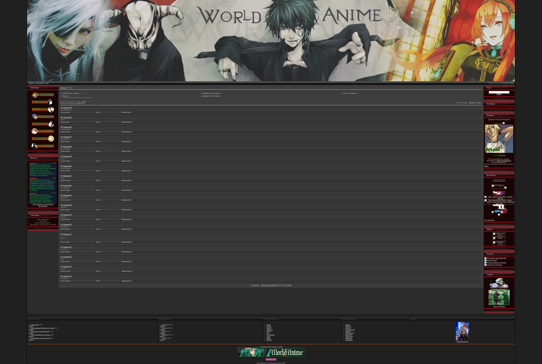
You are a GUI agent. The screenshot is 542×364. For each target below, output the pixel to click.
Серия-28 (67, 127)
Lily (268, 333)
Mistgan (269, 340)
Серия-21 (67, 195)
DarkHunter (271, 335)
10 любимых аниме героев (40, 338)
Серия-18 (67, 224)
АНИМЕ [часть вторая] (211, 93)
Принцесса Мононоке (499, 289)
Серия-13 (67, 276)
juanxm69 (348, 335)
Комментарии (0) (127, 112)
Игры (162, 340)
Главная (31, 83)
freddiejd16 (349, 340)
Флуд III (164, 324)
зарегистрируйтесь (504, 161)
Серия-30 (67, 108)
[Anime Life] (493, 213)
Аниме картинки (499, 306)
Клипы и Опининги (349, 93)
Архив (162, 326)
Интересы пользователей (40, 331)
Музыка (65, 96)
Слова (164, 338)
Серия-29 (67, 117)
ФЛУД (31, 326)
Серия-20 (67, 205)
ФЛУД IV (165, 335)
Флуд (163, 331)
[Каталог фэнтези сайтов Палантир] (499, 241)
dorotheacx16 (350, 330)
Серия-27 (67, 137)
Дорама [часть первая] (211, 96)
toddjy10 (348, 326)
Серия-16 (67, 247)
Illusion (269, 328)
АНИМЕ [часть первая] (70, 93)
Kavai (268, 336)
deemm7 (348, 328)
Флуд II (164, 328)
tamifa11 (348, 331)
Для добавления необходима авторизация (43, 205)
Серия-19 (67, 215)
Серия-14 (67, 267)
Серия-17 (67, 234)
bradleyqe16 (349, 333)
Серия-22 (67, 186)
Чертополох (35, 324)
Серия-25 (67, 156)
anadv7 (347, 324)
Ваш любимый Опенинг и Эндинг (42, 328)
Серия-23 (67, 176)
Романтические (462, 341)
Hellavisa (270, 330)
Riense (269, 326)
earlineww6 (349, 336)
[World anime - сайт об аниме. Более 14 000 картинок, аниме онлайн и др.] (271, 356)
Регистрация (39, 83)
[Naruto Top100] (490, 260)
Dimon (269, 331)
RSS (511, 83)
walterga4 (348, 338)
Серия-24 (67, 166)
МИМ (268, 338)
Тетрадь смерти (65, 112)
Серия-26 (67, 147)
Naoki (98, 112)
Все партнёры (489, 220)
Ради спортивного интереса (41, 335)
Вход (47, 83)
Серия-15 (67, 257)
